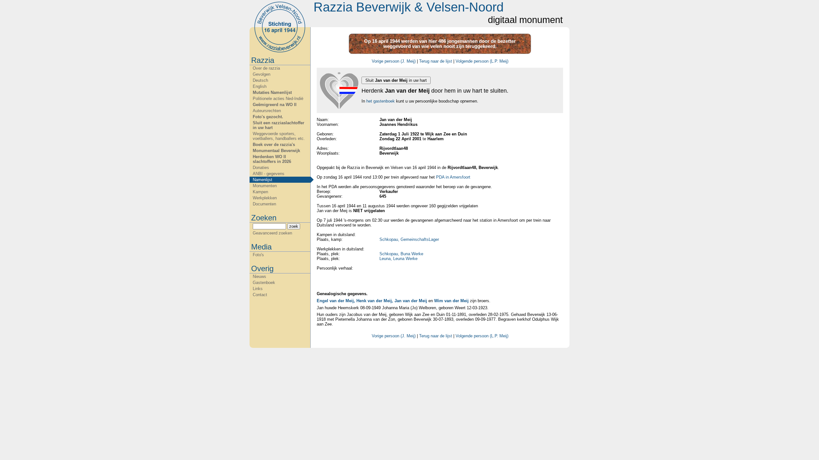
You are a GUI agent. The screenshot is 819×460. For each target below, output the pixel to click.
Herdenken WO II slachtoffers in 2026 (272, 159)
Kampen (260, 191)
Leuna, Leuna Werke (398, 258)
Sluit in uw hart (396, 80)
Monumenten (265, 185)
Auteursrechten (267, 110)
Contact (260, 294)
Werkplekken (265, 197)
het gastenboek (380, 101)
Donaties (261, 167)
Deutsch (260, 80)
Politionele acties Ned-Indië (278, 98)
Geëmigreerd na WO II (275, 104)
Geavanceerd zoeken (272, 233)
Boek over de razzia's (274, 144)
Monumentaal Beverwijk (276, 150)
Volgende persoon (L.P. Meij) (482, 61)
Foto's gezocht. (268, 116)
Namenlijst (262, 179)
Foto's (258, 254)
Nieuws (259, 276)
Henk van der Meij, (374, 300)
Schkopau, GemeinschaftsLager (409, 239)
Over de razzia (266, 68)
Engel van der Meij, (336, 300)
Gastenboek (264, 282)
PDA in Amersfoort (453, 177)
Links (258, 288)
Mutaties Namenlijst (272, 92)
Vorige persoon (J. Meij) (394, 61)
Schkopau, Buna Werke (401, 253)
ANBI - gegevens (268, 173)
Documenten (264, 204)
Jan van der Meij (410, 300)
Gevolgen (261, 74)
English (259, 86)
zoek (293, 226)
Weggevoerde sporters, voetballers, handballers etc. (279, 136)
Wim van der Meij (451, 300)
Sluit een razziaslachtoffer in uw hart (278, 125)
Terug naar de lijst (435, 61)
